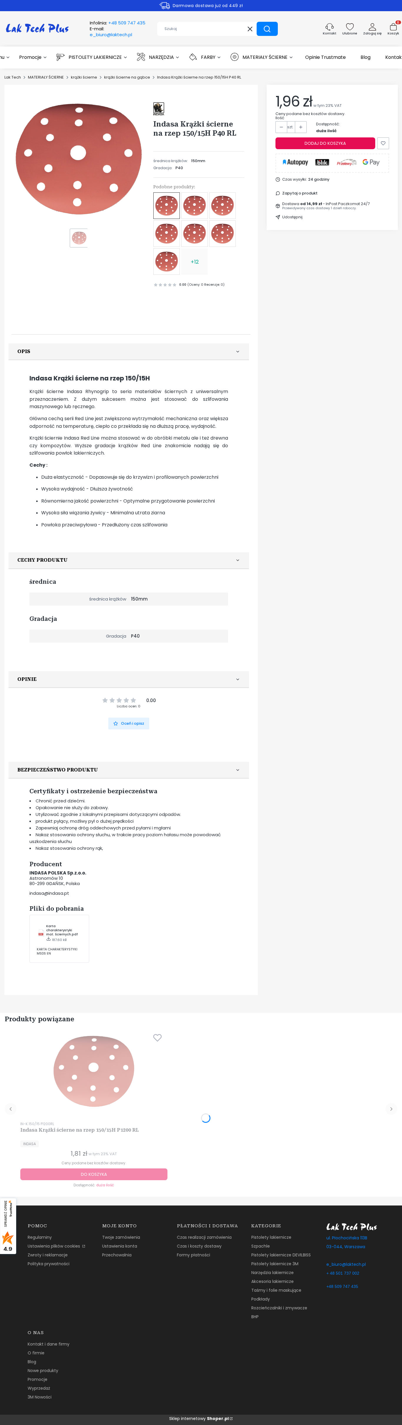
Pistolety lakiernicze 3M (274, 1264)
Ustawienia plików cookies (54, 1246)
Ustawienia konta (119, 1246)
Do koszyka (94, 1174)
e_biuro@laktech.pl (346, 1264)
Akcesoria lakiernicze (272, 1281)
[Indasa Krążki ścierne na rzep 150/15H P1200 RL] (194, 205)
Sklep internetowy (199, 1418)
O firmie (36, 1353)
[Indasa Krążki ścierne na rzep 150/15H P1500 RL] (166, 233)
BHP (255, 1317)
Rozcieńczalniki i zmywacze (279, 1308)
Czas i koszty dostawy (199, 1246)
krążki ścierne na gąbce (127, 77)
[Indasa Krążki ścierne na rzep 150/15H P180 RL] (222, 233)
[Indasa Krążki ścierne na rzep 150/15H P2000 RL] (166, 261)
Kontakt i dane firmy (48, 1344)
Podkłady (260, 1299)
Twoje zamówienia (121, 1237)
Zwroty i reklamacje (48, 1255)
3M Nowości (40, 1397)
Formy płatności (193, 1255)
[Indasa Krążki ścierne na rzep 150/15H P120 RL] (222, 205)
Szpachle (260, 1246)
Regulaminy (40, 1237)
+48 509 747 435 (342, 1286)
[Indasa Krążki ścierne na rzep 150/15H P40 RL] (166, 205)
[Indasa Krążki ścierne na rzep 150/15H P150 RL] (194, 233)
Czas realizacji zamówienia (204, 1237)
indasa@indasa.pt (49, 893)
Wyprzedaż (39, 1388)
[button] (267, 29)
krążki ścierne (84, 77)
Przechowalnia (117, 1255)
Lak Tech (12, 77)
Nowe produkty (43, 1371)
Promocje (37, 1379)
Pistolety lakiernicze (271, 1237)
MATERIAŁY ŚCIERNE (46, 77)
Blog (32, 1362)
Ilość (279, 118)
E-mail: (111, 32)
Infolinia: (117, 23)
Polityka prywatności (48, 1264)
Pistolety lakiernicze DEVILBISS (281, 1255)
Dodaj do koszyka (325, 143)
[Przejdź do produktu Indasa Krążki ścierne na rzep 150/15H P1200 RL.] (93, 1071)
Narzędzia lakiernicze (272, 1273)
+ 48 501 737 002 (342, 1273)
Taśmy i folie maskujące (276, 1290)
